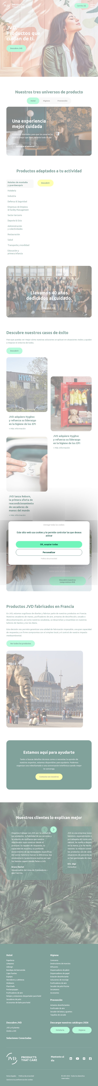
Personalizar (49, 552)
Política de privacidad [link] (49, 558)
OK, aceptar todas (49, 544)
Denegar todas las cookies (54, 525)
